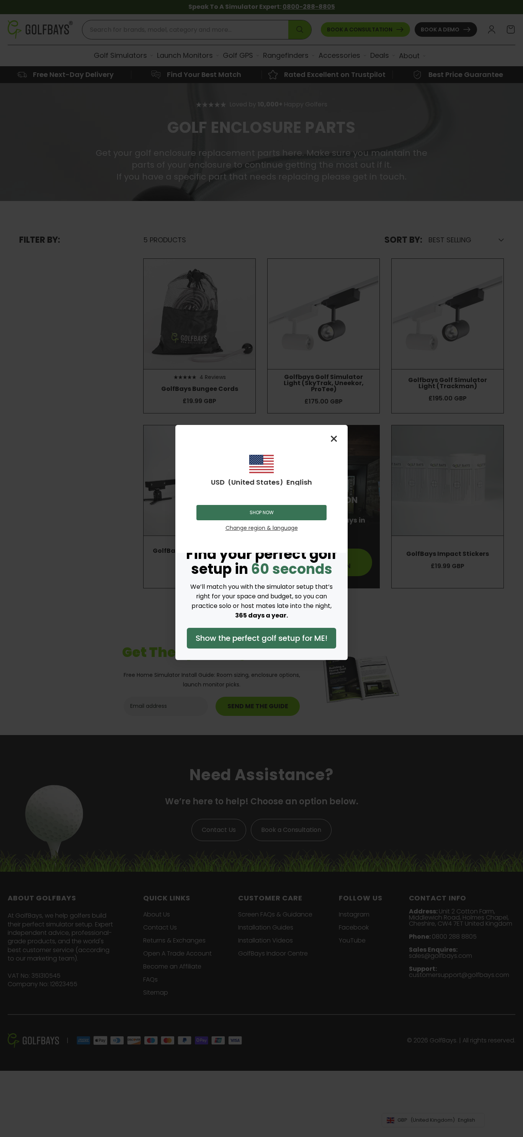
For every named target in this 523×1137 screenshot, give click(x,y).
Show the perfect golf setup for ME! (261, 638)
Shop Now (262, 512)
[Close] (334, 439)
